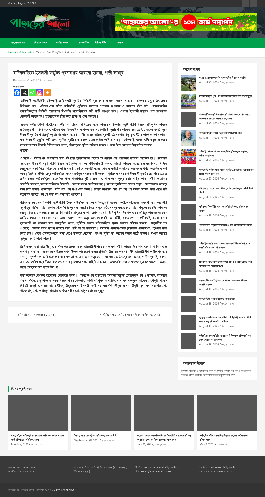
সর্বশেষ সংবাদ (191, 69)
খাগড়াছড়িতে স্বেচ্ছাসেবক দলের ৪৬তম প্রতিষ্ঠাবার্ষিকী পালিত (225, 225)
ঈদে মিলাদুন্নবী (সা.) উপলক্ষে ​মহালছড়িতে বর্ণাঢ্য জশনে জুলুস (225, 96)
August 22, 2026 (209, 82)
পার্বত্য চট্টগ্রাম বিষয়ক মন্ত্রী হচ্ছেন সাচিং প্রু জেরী (220, 132)
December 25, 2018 (25, 80)
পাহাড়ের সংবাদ (18, 42)
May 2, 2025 (207, 444)
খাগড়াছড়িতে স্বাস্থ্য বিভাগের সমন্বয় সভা (217, 298)
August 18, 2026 (209, 270)
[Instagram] (39, 92)
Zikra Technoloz (64, 490)
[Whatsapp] (32, 92)
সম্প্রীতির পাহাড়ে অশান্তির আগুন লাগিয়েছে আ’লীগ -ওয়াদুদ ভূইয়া (131, 315)
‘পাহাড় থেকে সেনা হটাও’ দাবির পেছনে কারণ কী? (95, 435)
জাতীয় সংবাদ (62, 42)
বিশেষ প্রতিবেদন (21, 388)
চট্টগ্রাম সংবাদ (40, 42)
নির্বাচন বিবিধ (101, 42)
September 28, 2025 (86, 440)
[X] (24, 92)
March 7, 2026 (20, 444)
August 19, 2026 (209, 215)
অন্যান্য (120, 42)
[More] (47, 92)
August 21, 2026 (209, 100)
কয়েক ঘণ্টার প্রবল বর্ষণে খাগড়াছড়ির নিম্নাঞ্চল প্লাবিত (223, 77)
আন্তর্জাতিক (83, 42)
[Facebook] (17, 92)
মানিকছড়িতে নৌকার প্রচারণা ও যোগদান (36, 315)
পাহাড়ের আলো (45, 80)
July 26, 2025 (145, 444)
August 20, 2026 (209, 160)
